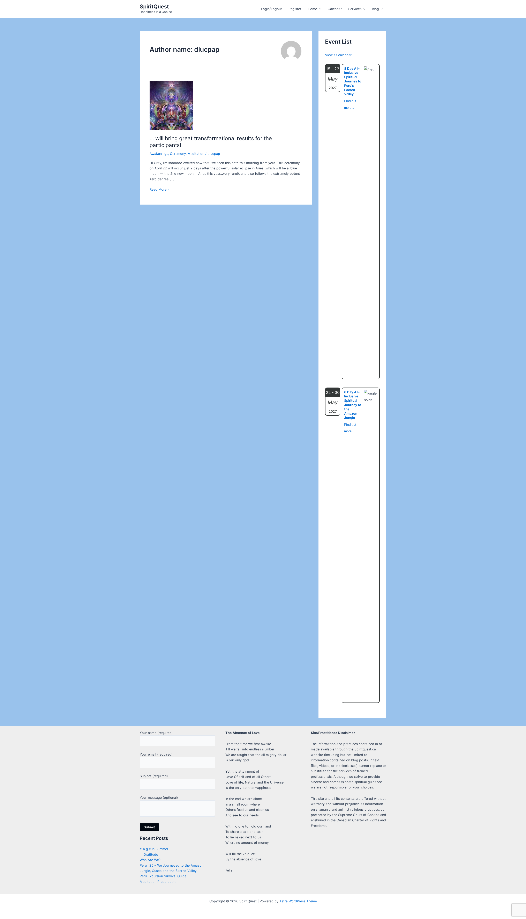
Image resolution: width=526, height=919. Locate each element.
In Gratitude (149, 854)
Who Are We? (150, 860)
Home (312, 9)
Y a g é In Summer (154, 849)
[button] (319, 9)
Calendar (335, 9)
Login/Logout (271, 9)
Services (354, 9)
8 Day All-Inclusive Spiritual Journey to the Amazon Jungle (352, 405)
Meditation (196, 154)
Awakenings (159, 154)
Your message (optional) (159, 797)
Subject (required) (154, 776)
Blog (375, 9)
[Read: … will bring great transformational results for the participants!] (171, 105)
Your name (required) (156, 733)
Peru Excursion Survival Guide (163, 876)
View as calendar (338, 55)
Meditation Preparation (157, 882)
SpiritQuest (154, 6)
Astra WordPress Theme (298, 901)
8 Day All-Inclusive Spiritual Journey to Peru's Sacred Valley (352, 81)
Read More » (159, 189)
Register (294, 9)
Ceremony (178, 154)
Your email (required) (156, 754)
